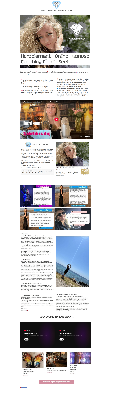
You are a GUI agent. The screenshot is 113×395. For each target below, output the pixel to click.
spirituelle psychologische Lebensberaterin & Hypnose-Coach (33, 182)
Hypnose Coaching (62, 10)
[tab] (33, 182)
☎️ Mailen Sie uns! (23, 387)
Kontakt (70, 10)
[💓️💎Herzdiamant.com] (56, 5)
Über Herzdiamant (52, 10)
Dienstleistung (52, 182)
